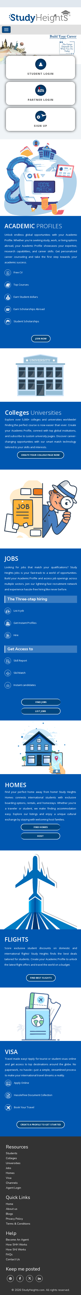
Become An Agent (17, 1240)
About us (11, 1209)
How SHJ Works (16, 1249)
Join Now (41, 338)
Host (40, 835)
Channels (12, 1183)
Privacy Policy (14, 1219)
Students (11, 1153)
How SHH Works (16, 1244)
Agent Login (13, 1188)
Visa (8, 1178)
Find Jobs (41, 702)
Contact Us (13, 1259)
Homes (10, 1173)
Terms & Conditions (18, 1224)
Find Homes (41, 827)
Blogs (9, 1214)
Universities (13, 1163)
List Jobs (40, 711)
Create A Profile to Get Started (40, 1124)
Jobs (8, 1168)
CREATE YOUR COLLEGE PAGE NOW (40, 454)
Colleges (11, 1158)
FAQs (9, 1254)
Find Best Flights (41, 977)
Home (9, 1204)
